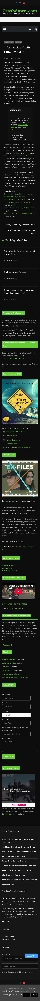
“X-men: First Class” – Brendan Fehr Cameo (21, 232)
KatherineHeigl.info (9, 663)
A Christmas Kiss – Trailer (13, 199)
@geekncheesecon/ (13, 440)
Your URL (5, 711)
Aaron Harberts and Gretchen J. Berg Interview (19, 880)
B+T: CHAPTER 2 (21, 604)
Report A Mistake (8, 565)
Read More (20, 998)
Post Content (6, 738)
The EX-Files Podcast (16, 608)
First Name (6, 954)
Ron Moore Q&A (8, 884)
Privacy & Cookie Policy (10, 939)
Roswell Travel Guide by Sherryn (14, 861)
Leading (18, 42)
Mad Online (6, 667)
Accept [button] (27, 995)
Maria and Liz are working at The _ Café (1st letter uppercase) (15, 729)
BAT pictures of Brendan (15, 272)
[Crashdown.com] (4, 29)
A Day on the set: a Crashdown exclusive (17, 870)
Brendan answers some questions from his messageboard (19, 292)
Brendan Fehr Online (9, 659)
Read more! (6, 921)
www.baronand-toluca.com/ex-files (15, 678)
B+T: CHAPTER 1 (8, 604)
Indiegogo (8, 814)
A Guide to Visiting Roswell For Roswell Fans (18, 847)
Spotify (5, 549)
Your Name (6, 695)
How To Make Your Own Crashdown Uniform (19, 852)
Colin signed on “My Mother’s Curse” (19, 224)
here (3, 367)
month (33, 972)
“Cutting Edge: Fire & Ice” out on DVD (17, 202)
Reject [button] (35, 995)
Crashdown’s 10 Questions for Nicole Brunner (19, 866)
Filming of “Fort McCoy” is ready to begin (19, 213)
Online (8, 937)
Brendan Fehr (9, 42)
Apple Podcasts (27, 546)
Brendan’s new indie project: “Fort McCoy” (19, 208)
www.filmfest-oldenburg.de (19, 126)
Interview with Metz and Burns (13, 875)
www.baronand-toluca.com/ (12, 674)
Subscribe (31, 956)
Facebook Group (12, 444)
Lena (18, 58)
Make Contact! (7, 568)
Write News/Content (9, 571)
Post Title (5, 719)
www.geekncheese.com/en (15, 431)
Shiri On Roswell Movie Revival (13, 856)
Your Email (5, 703)
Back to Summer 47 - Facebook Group (19, 447)
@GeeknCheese (11, 435)
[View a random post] (35, 29)
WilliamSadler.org (8, 670)
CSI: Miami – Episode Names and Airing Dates (19, 252)
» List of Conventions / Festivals (13, 358)
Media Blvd (25, 156)
